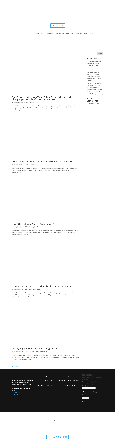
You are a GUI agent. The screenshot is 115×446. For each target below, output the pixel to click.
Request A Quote (88, 33)
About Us (46, 380)
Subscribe (85, 398)
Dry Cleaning (37, 227)
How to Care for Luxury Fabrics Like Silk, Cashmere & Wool (42, 286)
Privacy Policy (41, 385)
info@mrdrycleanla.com (19, 394)
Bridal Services (75, 387)
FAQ (67, 33)
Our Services (49, 33)
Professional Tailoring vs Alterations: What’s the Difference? (42, 161)
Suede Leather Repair (73, 382)
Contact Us (79, 33)
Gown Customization (65, 387)
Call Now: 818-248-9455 (57, 437)
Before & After (60, 33)
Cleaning (31, 227)
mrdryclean (17, 102)
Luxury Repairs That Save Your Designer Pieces (36, 348)
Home (37, 33)
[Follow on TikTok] (86, 405)
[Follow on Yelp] (90, 405)
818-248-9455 (16, 392)
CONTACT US (57, 25)
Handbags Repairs (35, 351)
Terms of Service (50, 385)
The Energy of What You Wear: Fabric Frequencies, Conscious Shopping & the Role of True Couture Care (43, 98)
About (42, 33)
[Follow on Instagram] (83, 405)
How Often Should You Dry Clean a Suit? (33, 223)
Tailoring (32, 102)
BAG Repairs (63, 382)
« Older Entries (16, 366)
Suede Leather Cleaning (69, 385)
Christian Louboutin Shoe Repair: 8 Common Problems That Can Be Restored (94, 70)
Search (100, 53)
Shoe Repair (43, 351)
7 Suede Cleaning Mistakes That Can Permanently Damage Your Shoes (94, 63)
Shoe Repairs (76, 380)
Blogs (72, 33)
